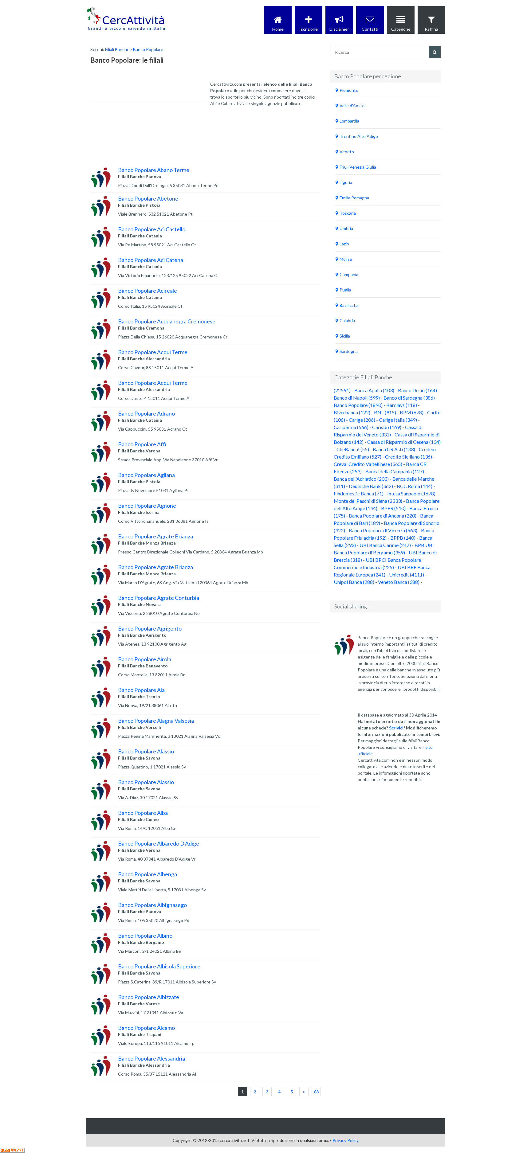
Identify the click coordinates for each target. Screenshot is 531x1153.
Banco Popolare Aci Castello (151, 229)
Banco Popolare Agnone (147, 505)
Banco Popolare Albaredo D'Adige (158, 843)
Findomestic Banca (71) (359, 493)
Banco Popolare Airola (144, 659)
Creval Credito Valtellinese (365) (368, 464)
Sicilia (345, 335)
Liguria (346, 182)
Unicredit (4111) (406, 574)
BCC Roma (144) (414, 486)
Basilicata (349, 305)
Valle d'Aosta (352, 105)
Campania (349, 274)
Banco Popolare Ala (141, 689)
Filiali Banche (117, 49)
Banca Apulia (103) (374, 390)
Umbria (346, 228)
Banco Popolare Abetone (148, 198)
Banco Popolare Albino (145, 935)
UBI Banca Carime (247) (385, 545)
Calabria (347, 320)
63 (316, 1091)
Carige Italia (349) (398, 420)
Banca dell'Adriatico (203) (361, 479)
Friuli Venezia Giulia (358, 167)
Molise (346, 259)
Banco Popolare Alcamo (146, 1027)
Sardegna (349, 351)
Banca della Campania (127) (394, 471)
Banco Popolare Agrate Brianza (155, 536)
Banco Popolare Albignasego (152, 904)
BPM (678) (411, 412)
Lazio (344, 243)
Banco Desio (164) (417, 390)
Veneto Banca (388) (398, 582)
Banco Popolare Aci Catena (150, 259)
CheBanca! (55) (352, 449)
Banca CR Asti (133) (394, 449)
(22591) (342, 390)
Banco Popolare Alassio (146, 751)
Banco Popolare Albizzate (148, 997)
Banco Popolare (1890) (358, 405)
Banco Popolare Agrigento (150, 628)
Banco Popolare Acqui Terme (152, 352)
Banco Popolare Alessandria (151, 1058)
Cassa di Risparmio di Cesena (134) (404, 442)
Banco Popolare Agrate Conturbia (158, 597)
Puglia (345, 289)
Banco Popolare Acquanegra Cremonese (166, 321)
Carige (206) (362, 420)
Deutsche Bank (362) (371, 486)
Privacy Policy (345, 1140)
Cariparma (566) (351, 427)
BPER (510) (393, 508)
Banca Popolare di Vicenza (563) (383, 530)
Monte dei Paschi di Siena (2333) (368, 501)
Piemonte (349, 90)
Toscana (348, 213)
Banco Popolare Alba (143, 812)
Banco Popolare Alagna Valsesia (156, 720)
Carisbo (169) (386, 427)
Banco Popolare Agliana (146, 474)
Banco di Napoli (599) (357, 398)
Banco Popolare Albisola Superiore (159, 966)
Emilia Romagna (354, 197)
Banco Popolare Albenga (147, 874)
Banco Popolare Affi (142, 444)
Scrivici (396, 727)
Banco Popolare (148, 49)
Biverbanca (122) (352, 412)
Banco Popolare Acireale (147, 290)
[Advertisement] (141, 119)
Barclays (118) (401, 405)
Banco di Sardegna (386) (409, 398)
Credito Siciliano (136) (408, 456)
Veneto (347, 151)
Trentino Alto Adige (359, 136)
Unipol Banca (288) (354, 582)
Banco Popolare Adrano (146, 413)
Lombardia (349, 120)
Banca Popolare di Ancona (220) (382, 515)
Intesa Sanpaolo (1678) (411, 493)
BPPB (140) (402, 538)
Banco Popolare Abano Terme (153, 169)
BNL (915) (385, 412)
